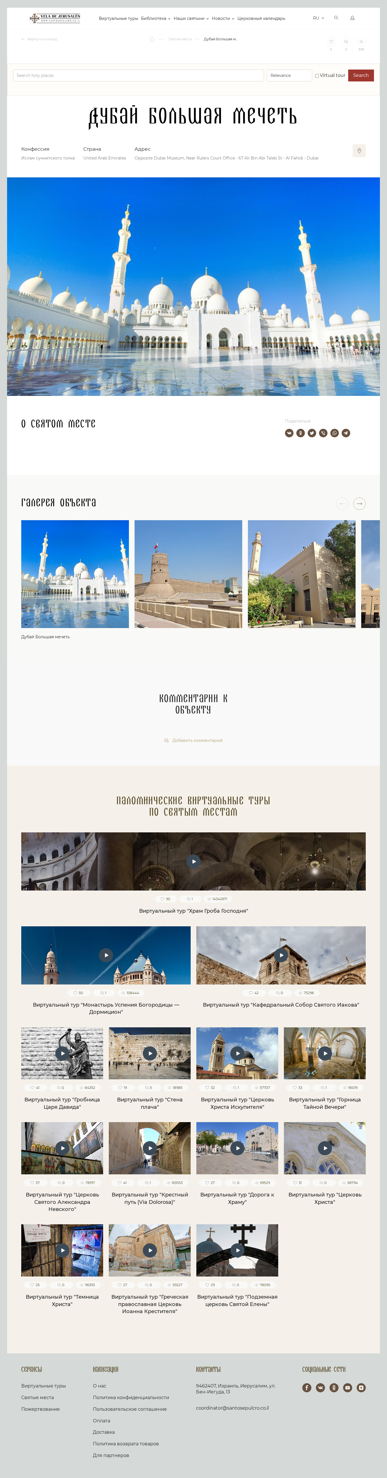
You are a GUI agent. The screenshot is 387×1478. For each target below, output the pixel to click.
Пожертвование (40, 1409)
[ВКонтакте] (289, 433)
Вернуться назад (42, 39)
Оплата (101, 1421)
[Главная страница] (152, 39)
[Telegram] (346, 433)
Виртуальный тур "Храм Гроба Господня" (193, 911)
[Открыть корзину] (307, 18)
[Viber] (323, 433)
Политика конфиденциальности (131, 1397)
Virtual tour (332, 75)
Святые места (37, 1397)
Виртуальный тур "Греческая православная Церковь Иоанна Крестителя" (149, 1304)
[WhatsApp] (334, 433)
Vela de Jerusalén (55, 18)
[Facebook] (306, 1387)
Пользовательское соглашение (130, 1409)
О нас (99, 1386)
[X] (312, 433)
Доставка (104, 1432)
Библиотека (153, 18)
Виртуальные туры (118, 18)
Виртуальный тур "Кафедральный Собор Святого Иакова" (281, 1005)
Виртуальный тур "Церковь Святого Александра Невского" (62, 1202)
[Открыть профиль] (352, 18)
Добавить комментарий (197, 740)
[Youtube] (347, 1387)
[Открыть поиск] (336, 18)
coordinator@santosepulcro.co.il (232, 1408)
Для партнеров (111, 1455)
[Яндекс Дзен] (361, 1387)
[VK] (320, 1387)
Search (361, 75)
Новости (221, 18)
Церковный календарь (261, 18)
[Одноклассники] (300, 433)
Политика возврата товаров (126, 1443)
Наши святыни (189, 18)
